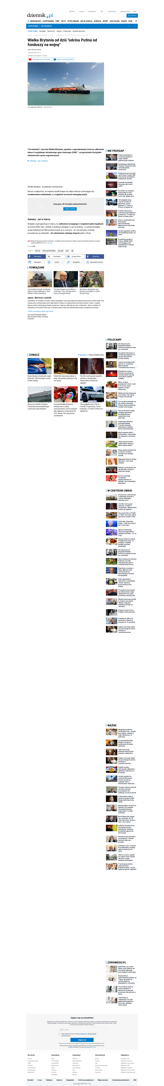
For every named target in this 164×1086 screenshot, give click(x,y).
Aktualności (46, 26)
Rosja (37, 251)
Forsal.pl (30, 1065)
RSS (135, 1080)
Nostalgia (42, 31)
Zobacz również (70, 209)
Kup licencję (48, 243)
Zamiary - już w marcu (39, 161)
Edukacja (75, 1063)
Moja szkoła (76, 1065)
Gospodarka (33, 26)
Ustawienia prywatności (120, 1080)
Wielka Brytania (49, 251)
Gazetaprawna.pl (33, 1061)
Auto (52, 1058)
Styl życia (98, 1072)
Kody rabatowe (77, 1061)
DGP (102, 11)
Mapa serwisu (103, 1080)
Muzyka (75, 1072)
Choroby (97, 1067)
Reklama (49, 1080)
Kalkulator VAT (125, 1065)
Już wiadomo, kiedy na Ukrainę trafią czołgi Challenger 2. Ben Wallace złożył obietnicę (39, 291)
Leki (96, 1063)
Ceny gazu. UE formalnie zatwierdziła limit (70, 204)
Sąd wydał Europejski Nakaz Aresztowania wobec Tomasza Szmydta (38, 317)
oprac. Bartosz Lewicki (34, 49)
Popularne (82, 355)
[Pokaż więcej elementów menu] (136, 21)
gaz (67, 251)
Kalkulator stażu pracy (127, 1063)
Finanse (97, 1061)
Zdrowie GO (51, 31)
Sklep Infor (31, 1072)
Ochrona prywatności (85, 1080)
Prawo (97, 1058)
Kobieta (75, 1058)
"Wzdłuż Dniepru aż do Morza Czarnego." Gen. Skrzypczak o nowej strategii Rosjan (65, 291)
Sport (53, 1067)
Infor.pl (30, 1058)
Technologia (55, 1061)
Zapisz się (82, 1040)
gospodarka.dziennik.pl (41, 35)
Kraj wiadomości (96, 355)
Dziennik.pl (55, 1055)
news (51, 35)
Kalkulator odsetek (126, 1067)
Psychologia (98, 1070)
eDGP (29, 1063)
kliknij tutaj (93, 1047)
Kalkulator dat (125, 1058)
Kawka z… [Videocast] (64, 31)
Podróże (53, 1072)
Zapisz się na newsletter (65, 59)
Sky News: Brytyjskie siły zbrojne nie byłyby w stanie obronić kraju (90, 291)
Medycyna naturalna (101, 1065)
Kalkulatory (125, 1055)
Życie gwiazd (76, 1067)
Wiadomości (55, 1065)
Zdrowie (53, 1070)
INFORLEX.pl (92, 11)
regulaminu (83, 1034)
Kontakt (30, 1080)
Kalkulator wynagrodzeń (128, 1072)
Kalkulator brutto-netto (128, 1070)
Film (74, 1070)
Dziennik (30, 35)
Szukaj (133, 15)
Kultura (75, 1074)
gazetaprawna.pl (125, 11)
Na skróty (31, 1055)
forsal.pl (81, 11)
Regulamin (70, 1080)
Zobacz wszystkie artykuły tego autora (40, 311)
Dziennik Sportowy (79, 31)
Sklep (134, 11)
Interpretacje (31, 1070)
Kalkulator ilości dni (126, 1061)
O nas (40, 1080)
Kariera (59, 1080)
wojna (60, 251)
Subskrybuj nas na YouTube (41, 59)
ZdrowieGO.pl (112, 11)
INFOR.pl (72, 11)
